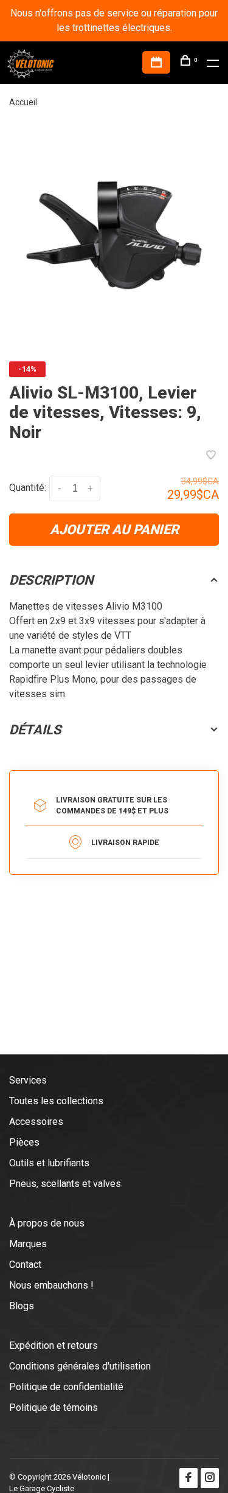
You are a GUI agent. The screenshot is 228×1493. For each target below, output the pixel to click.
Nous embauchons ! (51, 1285)
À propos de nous (47, 1223)
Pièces (24, 1142)
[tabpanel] (114, 235)
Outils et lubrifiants (49, 1163)
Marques (28, 1244)
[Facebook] (188, 1478)
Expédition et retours (53, 1345)
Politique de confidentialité (66, 1387)
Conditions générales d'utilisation (80, 1366)
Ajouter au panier (114, 529)
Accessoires (36, 1121)
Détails (35, 729)
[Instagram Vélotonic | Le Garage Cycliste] (210, 1478)
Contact (25, 1264)
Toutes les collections (56, 1101)
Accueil (23, 102)
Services (28, 1080)
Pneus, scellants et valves (65, 1183)
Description (51, 580)
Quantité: (27, 487)
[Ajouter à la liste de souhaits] (211, 456)
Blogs (21, 1306)
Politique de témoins (53, 1407)
